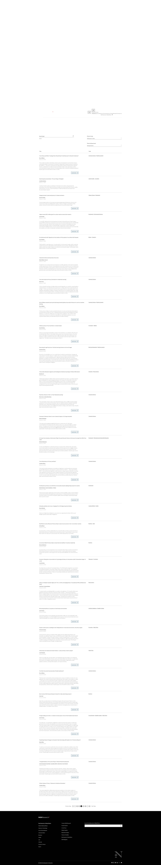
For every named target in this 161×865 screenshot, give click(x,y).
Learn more (74, 172)
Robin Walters (41, 259)
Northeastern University (47, 862)
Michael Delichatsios (43, 441)
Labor (94, 523)
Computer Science (92, 155)
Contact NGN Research (66, 823)
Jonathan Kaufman (42, 180)
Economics (91, 627)
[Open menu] (89, 112)
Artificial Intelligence (93, 608)
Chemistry (94, 237)
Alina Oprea (41, 281)
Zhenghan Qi (41, 373)
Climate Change (92, 195)
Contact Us (119, 113)
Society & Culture (41, 844)
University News (41, 832)
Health (39, 837)
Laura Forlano (41, 610)
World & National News (43, 825)
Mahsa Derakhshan (42, 418)
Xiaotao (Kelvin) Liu (42, 544)
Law (39, 839)
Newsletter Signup (65, 832)
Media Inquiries (65, 830)
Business (90, 523)
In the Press (64, 827)
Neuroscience (96, 371)
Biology (90, 237)
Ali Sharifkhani (41, 525)
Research (115, 113)
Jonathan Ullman (42, 463)
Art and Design (91, 715)
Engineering (97, 195)
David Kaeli (48, 763)
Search (40, 138)
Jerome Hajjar (41, 216)
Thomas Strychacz (42, 629)
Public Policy (95, 627)
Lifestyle (40, 842)
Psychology (91, 325)
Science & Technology (42, 828)
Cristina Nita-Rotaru (47, 396)
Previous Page (68, 806)
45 (79, 806)
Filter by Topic (90, 136)
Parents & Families (65, 834)
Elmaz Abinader (42, 508)
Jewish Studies (91, 178)
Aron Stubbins (41, 239)
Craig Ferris (41, 586)
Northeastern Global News (44, 823)
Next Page (94, 806)
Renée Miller (41, 742)
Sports (39, 846)
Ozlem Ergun (59, 763)
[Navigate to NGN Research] (44, 817)
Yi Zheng (54, 487)
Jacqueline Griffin (54, 763)
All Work (93, 113)
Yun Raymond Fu (42, 349)
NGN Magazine (64, 839)
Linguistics (91, 371)
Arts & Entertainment (42, 830)
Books (96, 113)
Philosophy (91, 559)
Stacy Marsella (65, 763)
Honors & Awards (110, 113)
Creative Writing (92, 505)
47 (83, 806)
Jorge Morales (42, 563)
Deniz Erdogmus (42, 487)
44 (77, 806)
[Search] (73, 136)
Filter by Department (91, 143)
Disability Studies (100, 608)
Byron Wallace (41, 157)
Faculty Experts (65, 825)
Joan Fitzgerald (42, 652)
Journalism (97, 178)
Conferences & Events (102, 113)
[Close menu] (93, 110)
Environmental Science (98, 214)
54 (89, 806)
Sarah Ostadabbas (49, 487)
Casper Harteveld (42, 763)
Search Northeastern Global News (92, 823)
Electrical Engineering (93, 347)
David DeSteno (42, 327)
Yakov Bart (41, 696)
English (97, 505)
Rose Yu (46, 259)
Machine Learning (99, 155)
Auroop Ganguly (42, 197)
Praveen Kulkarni (47, 586)
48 (85, 806)
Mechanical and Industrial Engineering (101, 437)
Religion (95, 325)
